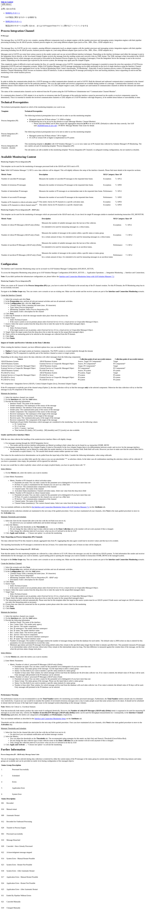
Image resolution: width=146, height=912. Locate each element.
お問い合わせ (6, 4)
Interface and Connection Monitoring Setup (50, 719)
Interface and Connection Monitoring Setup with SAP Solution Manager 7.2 (86, 276)
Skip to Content (7, 2)
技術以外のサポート (13, 21)
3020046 (47, 126)
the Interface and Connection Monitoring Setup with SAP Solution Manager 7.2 (60, 507)
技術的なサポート (12, 13)
